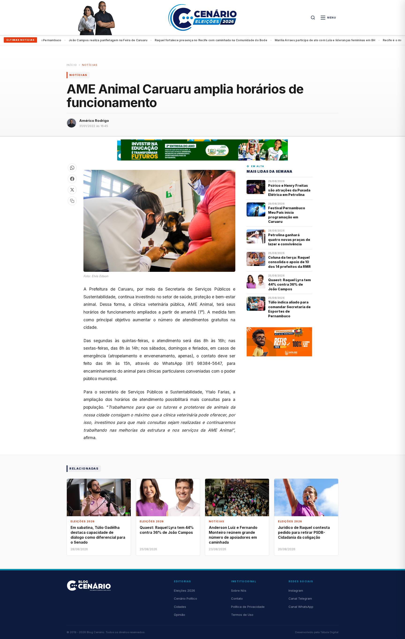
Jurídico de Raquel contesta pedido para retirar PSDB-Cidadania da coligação (304, 532)
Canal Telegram (300, 598)
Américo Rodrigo (94, 121)
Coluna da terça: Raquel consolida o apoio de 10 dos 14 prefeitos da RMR (289, 262)
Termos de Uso (242, 615)
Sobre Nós (238, 590)
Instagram (296, 590)
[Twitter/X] (72, 189)
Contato (237, 598)
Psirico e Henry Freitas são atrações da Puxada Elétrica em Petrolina (289, 190)
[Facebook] (72, 178)
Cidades (180, 607)
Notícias (90, 65)
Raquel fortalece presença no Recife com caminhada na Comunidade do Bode (104, 40)
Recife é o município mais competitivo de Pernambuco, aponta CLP (324, 40)
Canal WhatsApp (301, 607)
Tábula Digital (329, 632)
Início (72, 65)
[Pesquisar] (313, 17)
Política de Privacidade (248, 607)
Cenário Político (185, 598)
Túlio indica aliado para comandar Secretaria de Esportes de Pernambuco (289, 309)
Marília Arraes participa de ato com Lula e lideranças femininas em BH (218, 40)
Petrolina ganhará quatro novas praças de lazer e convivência (289, 239)
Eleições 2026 (184, 590)
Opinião (179, 615)
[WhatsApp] (72, 167)
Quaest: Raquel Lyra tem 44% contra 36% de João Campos (289, 284)
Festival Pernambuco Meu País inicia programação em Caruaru (286, 215)
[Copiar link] (72, 200)
